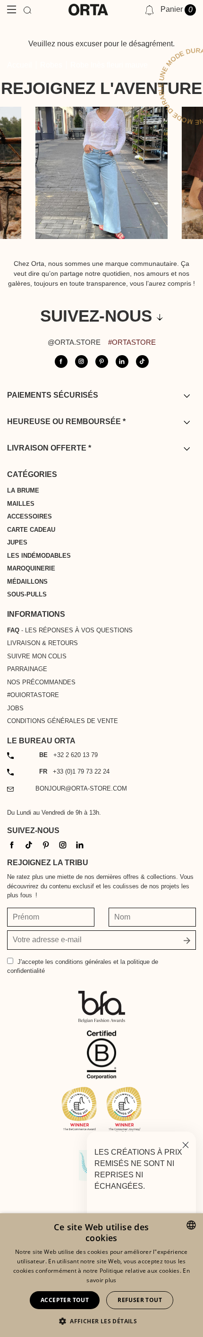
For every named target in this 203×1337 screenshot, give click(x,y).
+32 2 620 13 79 (68, 754)
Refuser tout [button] (140, 1300)
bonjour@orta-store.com (81, 788)
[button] (101, 1321)
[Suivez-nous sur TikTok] (142, 361)
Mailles (20, 503)
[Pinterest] (46, 844)
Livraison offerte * (49, 448)
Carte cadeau (31, 529)
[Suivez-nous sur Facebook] (61, 361)
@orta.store (74, 342)
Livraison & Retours (42, 643)
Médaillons (27, 581)
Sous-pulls (27, 594)
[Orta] (88, 10)
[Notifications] (149, 10)
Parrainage (27, 669)
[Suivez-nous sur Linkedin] (122, 361)
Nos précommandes (41, 682)
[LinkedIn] (80, 844)
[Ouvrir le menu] (11, 10)
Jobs (15, 708)
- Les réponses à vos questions (70, 630)
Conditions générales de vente (62, 720)
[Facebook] (12, 844)
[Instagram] (63, 844)
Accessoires (29, 516)
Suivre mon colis (37, 656)
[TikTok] (29, 844)
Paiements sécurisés (52, 395)
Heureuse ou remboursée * (66, 421)
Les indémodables (39, 555)
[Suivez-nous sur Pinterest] (101, 361)
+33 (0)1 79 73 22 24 (74, 771)
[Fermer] (185, 1144)
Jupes (17, 542)
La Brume (23, 490)
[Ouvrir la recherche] (27, 10)
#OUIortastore (33, 694)
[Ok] (187, 940)
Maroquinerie (31, 568)
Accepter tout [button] (65, 1300)
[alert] (101, 1275)
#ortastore (132, 342)
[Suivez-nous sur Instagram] (81, 361)
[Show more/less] (187, 396)
